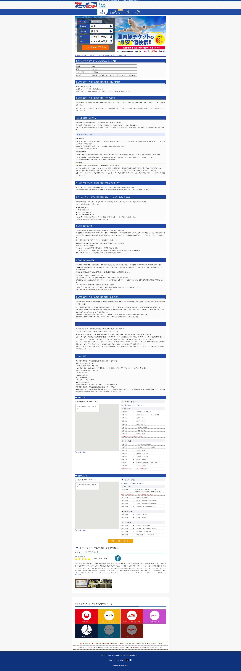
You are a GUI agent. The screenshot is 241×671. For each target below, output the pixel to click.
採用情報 (143, 647)
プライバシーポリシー (126, 647)
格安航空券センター (86, 643)
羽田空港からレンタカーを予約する (131, 405)
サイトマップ (159, 647)
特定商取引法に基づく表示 (112, 647)
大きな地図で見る (80, 452)
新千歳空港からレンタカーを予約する (132, 483)
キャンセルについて (85, 647)
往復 (84, 21)
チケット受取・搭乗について (128, 643)
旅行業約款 (151, 647)
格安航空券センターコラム (155, 643)
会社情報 (137, 647)
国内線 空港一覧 (142, 643)
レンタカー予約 (97, 643)
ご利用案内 (106, 643)
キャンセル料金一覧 (98, 647)
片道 (96, 21)
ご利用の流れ (115, 643)
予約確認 (102, 6)
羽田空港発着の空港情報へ (120, 541)
